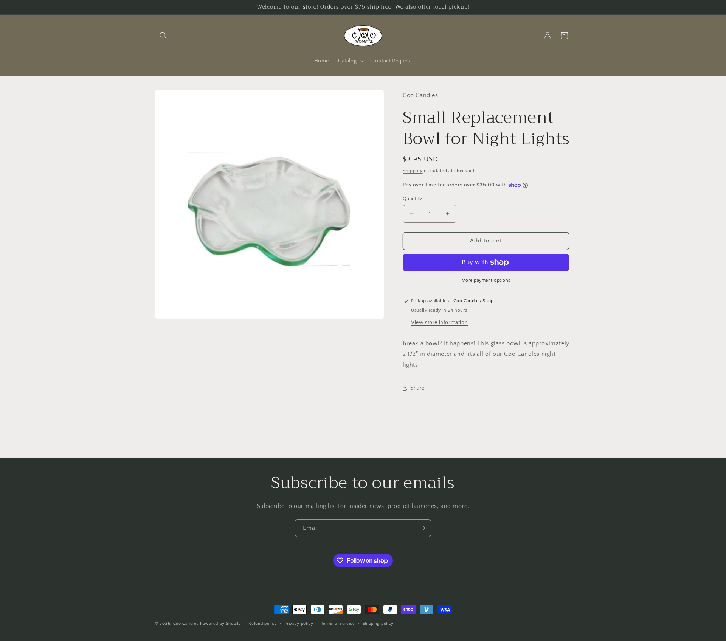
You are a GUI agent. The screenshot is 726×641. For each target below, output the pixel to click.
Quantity (412, 198)
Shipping (413, 170)
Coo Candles (186, 623)
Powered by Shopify (220, 623)
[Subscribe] (422, 528)
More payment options (486, 280)
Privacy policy (298, 623)
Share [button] (417, 388)
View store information (439, 323)
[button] (163, 35)
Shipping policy (378, 623)
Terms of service (338, 623)
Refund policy (262, 623)
